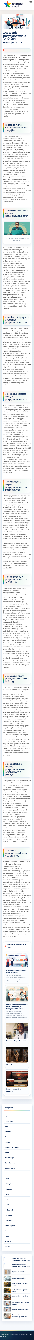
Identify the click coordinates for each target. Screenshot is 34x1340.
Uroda (7, 1231)
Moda (7, 1153)
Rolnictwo (8, 1189)
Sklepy (7, 1194)
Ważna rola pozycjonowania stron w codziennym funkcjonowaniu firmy (16, 1007)
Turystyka (8, 1220)
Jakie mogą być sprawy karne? (20, 1303)
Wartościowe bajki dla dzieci (19, 1284)
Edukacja (8, 1132)
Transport (8, 1215)
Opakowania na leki (19, 1272)
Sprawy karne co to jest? (20, 1309)
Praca (7, 1173)
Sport (7, 1199)
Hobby (7, 1137)
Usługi (7, 1236)
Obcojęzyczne (10, 1168)
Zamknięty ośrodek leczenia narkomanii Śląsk (21, 1259)
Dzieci (7, 1126)
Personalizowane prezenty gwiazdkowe (19, 1316)
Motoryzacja (9, 1158)
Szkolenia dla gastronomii (16, 1041)
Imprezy (7, 1142)
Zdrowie (7, 1246)
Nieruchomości (10, 1163)
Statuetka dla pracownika (16, 1065)
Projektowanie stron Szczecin (13, 1090)
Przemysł (8, 1184)
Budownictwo (9, 1121)
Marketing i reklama (12, 1147)
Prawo (7, 1179)
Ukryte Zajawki (10, 1226)
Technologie (9, 1210)
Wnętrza (8, 1241)
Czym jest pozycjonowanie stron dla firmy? (16, 972)
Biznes (7, 1116)
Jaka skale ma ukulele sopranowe (20, 1297)
